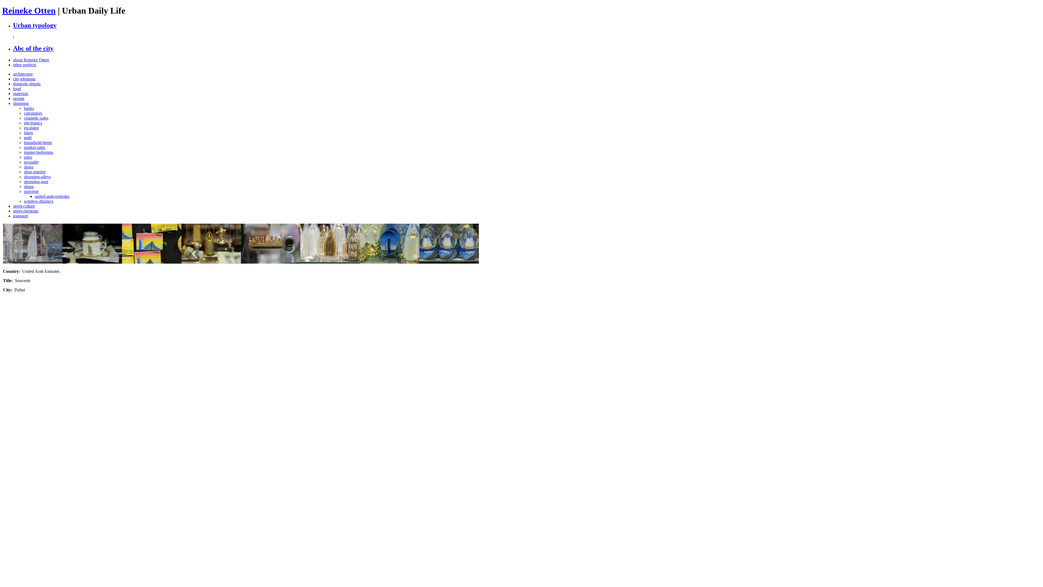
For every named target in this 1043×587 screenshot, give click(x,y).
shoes (28, 167)
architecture (23, 74)
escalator (31, 128)
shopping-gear (36, 181)
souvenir (31, 191)
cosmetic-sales (36, 118)
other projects (24, 65)
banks (29, 108)
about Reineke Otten (30, 60)
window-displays (38, 201)
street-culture (24, 206)
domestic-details (26, 84)
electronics (33, 123)
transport (20, 216)
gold (28, 137)
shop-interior (35, 172)
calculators (33, 113)
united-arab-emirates (52, 196)
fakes (28, 132)
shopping (21, 103)
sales (28, 157)
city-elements (24, 79)
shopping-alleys (37, 176)
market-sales (34, 147)
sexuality (31, 162)
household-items (38, 142)
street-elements (25, 211)
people (18, 98)
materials (20, 93)
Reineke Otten (29, 10)
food (17, 88)
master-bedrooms (38, 152)
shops (29, 186)
